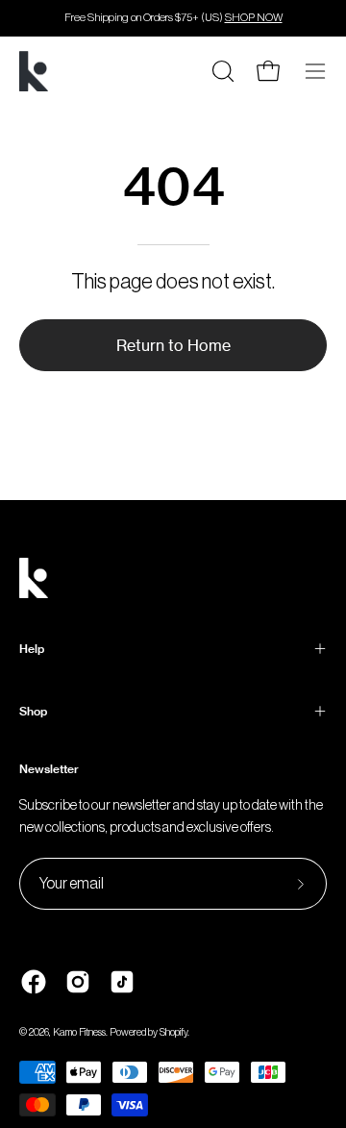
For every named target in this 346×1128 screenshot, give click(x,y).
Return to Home (173, 345)
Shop (33, 711)
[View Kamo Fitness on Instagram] (77, 981)
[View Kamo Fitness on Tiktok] (122, 981)
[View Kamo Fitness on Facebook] (33, 981)
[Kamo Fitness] (33, 71)
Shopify (173, 1032)
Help (31, 648)
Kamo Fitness (79, 1032)
